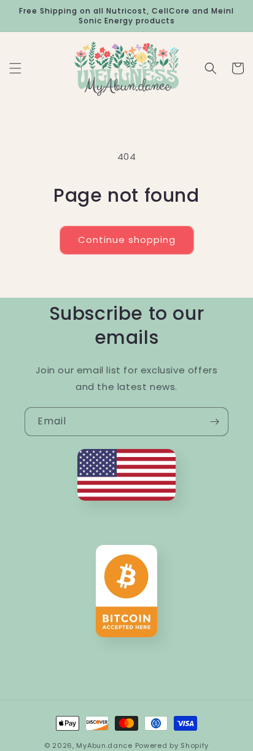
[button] (15, 68)
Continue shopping (127, 239)
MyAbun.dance (104, 745)
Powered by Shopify (172, 745)
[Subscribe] (214, 421)
